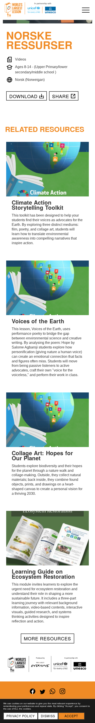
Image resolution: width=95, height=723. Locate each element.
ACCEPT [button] (71, 716)
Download (23, 96)
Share (60, 96)
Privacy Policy (20, 716)
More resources (47, 638)
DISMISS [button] (48, 716)
